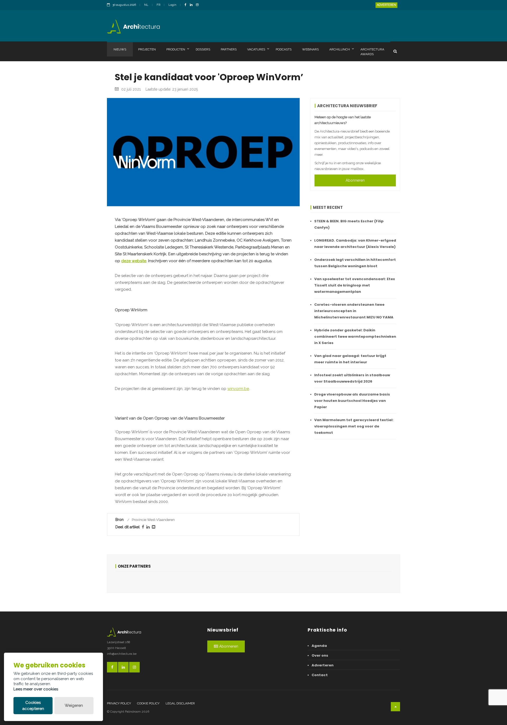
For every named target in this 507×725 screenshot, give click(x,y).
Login (172, 5)
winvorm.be (238, 388)
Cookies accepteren (33, 705)
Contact (320, 674)
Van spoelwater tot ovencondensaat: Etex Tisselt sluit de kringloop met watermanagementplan (354, 285)
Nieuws (120, 49)
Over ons (320, 655)
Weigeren (74, 705)
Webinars (310, 49)
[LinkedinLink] (192, 5)
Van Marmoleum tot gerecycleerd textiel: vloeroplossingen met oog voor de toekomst (353, 426)
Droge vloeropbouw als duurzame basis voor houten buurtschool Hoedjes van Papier (352, 400)
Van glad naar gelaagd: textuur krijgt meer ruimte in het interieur (350, 359)
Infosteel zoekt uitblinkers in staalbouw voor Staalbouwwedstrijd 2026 (352, 378)
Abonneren (355, 180)
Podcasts (284, 49)
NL (146, 5)
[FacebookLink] (187, 5)
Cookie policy (148, 703)
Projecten (147, 49)
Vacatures (256, 49)
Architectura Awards (372, 52)
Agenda (319, 645)
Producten (175, 49)
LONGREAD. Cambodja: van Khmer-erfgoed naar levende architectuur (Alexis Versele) (355, 243)
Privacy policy (119, 703)
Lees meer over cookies (35, 689)
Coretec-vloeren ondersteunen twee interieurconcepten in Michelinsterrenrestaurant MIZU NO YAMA (353, 311)
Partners (229, 49)
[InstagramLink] (198, 5)
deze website (133, 260)
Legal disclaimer (180, 703)
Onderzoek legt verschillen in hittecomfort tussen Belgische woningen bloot (355, 263)
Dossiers (203, 49)
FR (158, 5)
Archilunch (339, 49)
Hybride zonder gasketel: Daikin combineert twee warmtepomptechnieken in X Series (355, 336)
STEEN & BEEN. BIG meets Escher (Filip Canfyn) (349, 224)
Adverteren (386, 5)
